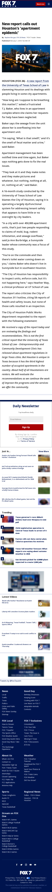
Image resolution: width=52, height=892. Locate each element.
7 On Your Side (30, 727)
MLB (4, 801)
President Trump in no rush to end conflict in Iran (19, 634)
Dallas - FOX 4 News (32, 795)
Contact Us (6, 762)
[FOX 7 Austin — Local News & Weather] (9, 4)
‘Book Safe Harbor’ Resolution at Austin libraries (17, 602)
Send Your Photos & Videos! (32, 770)
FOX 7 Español (7, 730)
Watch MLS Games (9, 852)
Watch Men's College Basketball (10, 840)
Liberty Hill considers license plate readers (18, 611)
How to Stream (8, 724)
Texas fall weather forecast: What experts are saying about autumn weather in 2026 (31, 551)
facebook (17, 865)
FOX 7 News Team (9, 768)
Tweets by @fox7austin (10, 680)
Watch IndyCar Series (10, 836)
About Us (7, 755)
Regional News (32, 791)
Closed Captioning (9, 776)
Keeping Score (29, 697)
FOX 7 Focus (29, 730)
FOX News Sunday (9, 711)
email (35, 865)
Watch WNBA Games (10, 849)
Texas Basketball (8, 807)
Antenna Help (7, 785)
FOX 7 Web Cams (31, 774)
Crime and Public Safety (8, 707)
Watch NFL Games (9, 819)
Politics (4, 703)
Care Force (28, 736)
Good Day (29, 691)
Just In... (6, 451)
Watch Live (40, 4)
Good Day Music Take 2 (10, 743)
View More (44, 451)
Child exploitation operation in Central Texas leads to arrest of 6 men (30, 530)
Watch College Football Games (11, 823)
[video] (44, 603)
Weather (28, 755)
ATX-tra (27, 745)
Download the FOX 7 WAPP (32, 765)
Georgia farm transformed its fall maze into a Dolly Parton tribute (19, 489)
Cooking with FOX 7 (31, 700)
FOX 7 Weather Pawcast (30, 760)
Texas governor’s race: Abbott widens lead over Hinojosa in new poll (30, 519)
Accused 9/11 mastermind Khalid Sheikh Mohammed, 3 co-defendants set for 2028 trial (18, 479)
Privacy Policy (28, 439)
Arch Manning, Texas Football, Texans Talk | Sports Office (19, 623)
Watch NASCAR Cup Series (10, 831)
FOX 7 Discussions (31, 742)
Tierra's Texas (7, 727)
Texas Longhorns (9, 795)
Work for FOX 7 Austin (10, 771)
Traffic (4, 697)
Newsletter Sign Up (9, 765)
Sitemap (5, 714)
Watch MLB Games (9, 828)
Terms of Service (28, 441)
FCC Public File (7, 779)
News (39, 37)
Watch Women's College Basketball (9, 845)
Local (4, 694)
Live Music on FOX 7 (32, 703)
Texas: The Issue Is (31, 733)
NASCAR (5, 804)
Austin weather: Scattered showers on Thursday (16, 645)
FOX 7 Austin (31, 37)
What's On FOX (8, 759)
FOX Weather (29, 777)
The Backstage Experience (8, 748)
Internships (6, 773)
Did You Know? (30, 780)
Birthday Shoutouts (31, 694)
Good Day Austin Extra (11, 739)
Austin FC (5, 798)
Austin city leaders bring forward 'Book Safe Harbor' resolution (19, 456)
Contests (27, 709)
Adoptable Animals (31, 706)
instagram (26, 865)
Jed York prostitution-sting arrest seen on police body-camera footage (18, 467)
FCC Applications (8, 782)
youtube (31, 865)
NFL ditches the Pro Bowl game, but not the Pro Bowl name (18, 500)
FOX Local (7, 720)
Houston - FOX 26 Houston (31, 799)
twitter (21, 865)
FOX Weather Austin (10, 736)
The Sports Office (9, 733)
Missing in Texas (30, 739)
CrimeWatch (29, 724)
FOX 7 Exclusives (33, 720)
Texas (4, 700)
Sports (5, 791)
